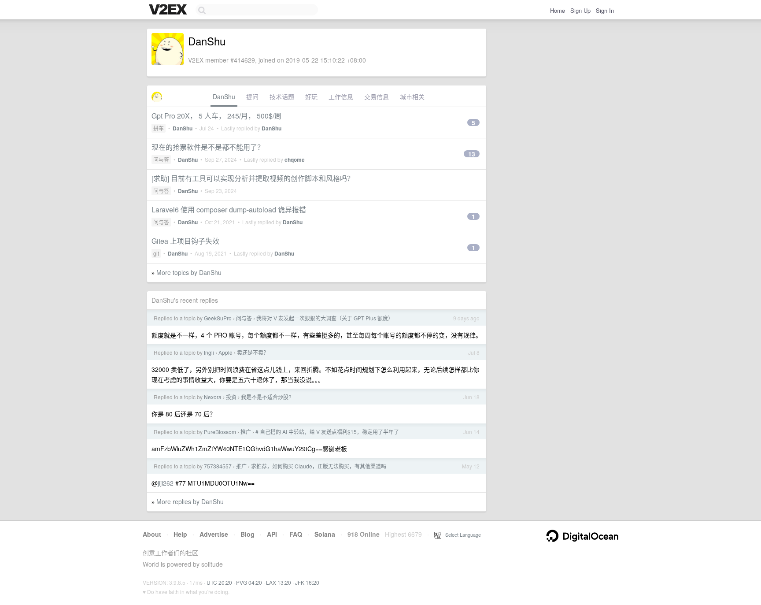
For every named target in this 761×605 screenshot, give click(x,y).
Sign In (605, 10)
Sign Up (580, 10)
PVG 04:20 (249, 582)
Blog (247, 534)
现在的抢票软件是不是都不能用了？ (207, 147)
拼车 (158, 128)
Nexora (213, 397)
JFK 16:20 (307, 582)
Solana (324, 534)
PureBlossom (220, 431)
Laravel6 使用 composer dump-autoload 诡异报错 (228, 209)
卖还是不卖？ (253, 352)
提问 (252, 96)
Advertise (213, 534)
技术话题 (282, 96)
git (156, 253)
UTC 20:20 (219, 582)
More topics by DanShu (189, 272)
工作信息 (341, 96)
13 (471, 153)
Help (180, 534)
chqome (294, 159)
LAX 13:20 (278, 582)
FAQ (295, 534)
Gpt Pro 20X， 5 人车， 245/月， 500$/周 (216, 116)
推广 (245, 431)
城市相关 (412, 96)
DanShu (224, 96)
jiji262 (166, 483)
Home (557, 10)
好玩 (311, 96)
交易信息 (376, 96)
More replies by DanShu (190, 501)
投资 (231, 397)
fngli (209, 352)
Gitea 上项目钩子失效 (185, 241)
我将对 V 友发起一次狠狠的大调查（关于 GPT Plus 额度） (324, 318)
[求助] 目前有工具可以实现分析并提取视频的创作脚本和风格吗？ (252, 178)
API (272, 534)
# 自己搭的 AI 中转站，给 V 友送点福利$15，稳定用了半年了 (327, 431)
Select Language (461, 534)
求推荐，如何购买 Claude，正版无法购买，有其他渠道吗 (318, 466)
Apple (225, 352)
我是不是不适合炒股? (266, 397)
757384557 (218, 466)
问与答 (161, 159)
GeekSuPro (218, 318)
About (152, 534)
